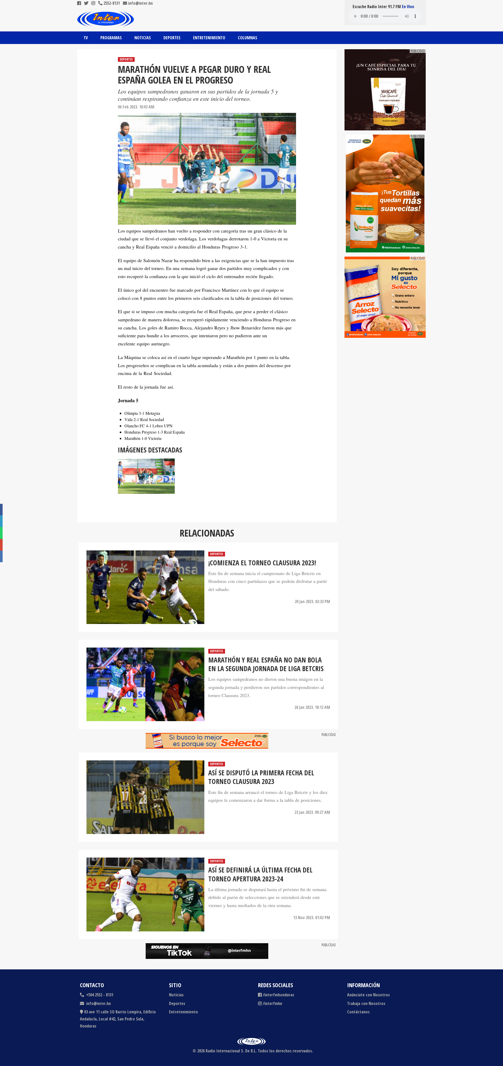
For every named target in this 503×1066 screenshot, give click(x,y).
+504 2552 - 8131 (99, 995)
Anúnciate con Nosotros (368, 995)
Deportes (172, 38)
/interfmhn (272, 1003)
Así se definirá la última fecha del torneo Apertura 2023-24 (260, 874)
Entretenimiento (209, 38)
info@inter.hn (140, 3)
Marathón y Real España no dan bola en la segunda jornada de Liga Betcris (266, 664)
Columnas (247, 38)
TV (86, 38)
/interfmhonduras (278, 995)
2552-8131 (111, 3)
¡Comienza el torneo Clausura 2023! (262, 563)
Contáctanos (358, 1012)
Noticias (142, 38)
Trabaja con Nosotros (366, 1003)
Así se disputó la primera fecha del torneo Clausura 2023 (261, 777)
